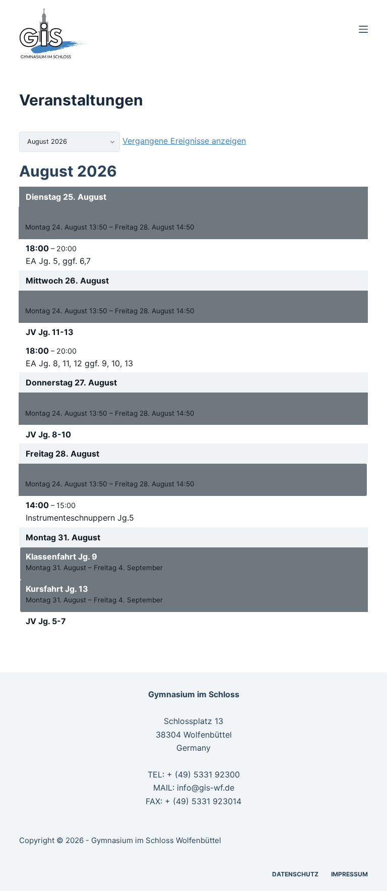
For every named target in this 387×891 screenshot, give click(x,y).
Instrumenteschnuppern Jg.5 (80, 518)
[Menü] (363, 29)
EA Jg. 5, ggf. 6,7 (58, 261)
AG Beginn (46, 216)
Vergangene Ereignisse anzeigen (184, 141)
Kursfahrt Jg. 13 (57, 589)
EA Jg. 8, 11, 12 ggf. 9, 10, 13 (79, 363)
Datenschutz (295, 874)
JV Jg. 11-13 (50, 332)
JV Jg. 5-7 (46, 621)
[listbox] (69, 142)
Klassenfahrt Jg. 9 (61, 556)
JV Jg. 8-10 (48, 434)
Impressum (349, 874)
